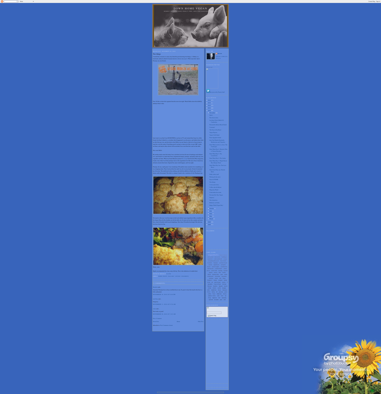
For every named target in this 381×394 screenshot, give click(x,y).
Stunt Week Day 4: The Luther (217, 158)
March (211, 219)
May (211, 216)
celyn (154, 309)
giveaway (221, 291)
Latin (225, 295)
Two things (157, 54)
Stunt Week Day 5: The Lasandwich (215, 155)
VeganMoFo (185, 276)
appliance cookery (212, 295)
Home (178, 321)
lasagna (224, 288)
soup (225, 259)
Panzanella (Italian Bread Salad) (218, 125)
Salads (215, 263)
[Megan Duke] (212, 88)
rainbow (211, 278)
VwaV (219, 297)
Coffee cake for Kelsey (215, 187)
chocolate (217, 276)
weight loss (213, 290)
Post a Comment (157, 318)
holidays (224, 257)
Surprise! (211, 197)
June (211, 213)
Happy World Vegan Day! (216, 205)
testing (220, 270)
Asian (208, 266)
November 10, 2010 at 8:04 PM (164, 294)
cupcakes (224, 276)
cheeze (214, 288)
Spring (213, 291)
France (214, 293)
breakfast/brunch (213, 261)
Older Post (200, 321)
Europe (226, 270)
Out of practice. (213, 200)
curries (219, 288)
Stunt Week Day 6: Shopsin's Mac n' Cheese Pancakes (218, 150)
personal (210, 257)
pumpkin (223, 264)
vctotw (225, 299)
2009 (209, 222)
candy (218, 295)
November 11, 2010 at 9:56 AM (164, 304)
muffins (209, 293)
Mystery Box (215, 274)
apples (211, 272)
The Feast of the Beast (215, 130)
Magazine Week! (213, 190)
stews (225, 268)
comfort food (223, 263)
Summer (225, 293)
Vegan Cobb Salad (214, 135)
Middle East (219, 293)
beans (215, 272)
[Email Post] (171, 273)
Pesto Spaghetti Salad (215, 137)
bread (208, 282)
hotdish (177, 276)
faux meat (171, 276)
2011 (209, 108)
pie (212, 282)
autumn (210, 259)
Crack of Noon (217, 284)
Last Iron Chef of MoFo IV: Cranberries (216, 121)
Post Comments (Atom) (166, 325)
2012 (209, 105)
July (211, 211)
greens (221, 299)
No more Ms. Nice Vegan (216, 195)
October (212, 208)
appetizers (216, 264)
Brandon (155, 287)
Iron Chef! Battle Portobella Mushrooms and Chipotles (217, 141)
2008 (209, 224)
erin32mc (155, 299)
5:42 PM (168, 273)
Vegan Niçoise (213, 132)
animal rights (162, 276)
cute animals (218, 259)
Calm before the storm (215, 192)
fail (216, 291)
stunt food (214, 270)
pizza (208, 270)
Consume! (212, 127)
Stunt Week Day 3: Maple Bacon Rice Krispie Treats (218, 162)
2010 (209, 110)
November (212, 113)
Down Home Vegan (190, 8)
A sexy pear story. (214, 185)
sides (208, 290)
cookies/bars (218, 268)
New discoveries (213, 118)
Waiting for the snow (214, 177)
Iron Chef (223, 261)
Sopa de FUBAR (213, 179)
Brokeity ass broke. (214, 203)
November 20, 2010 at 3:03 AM (164, 314)
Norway (209, 297)
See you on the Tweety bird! (217, 92)
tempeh (220, 280)
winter (225, 280)
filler (220, 272)
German (224, 284)
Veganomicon (214, 297)
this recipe (184, 158)
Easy (224, 278)
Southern (215, 286)
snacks (224, 282)
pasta (210, 264)
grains (225, 291)
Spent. (211, 115)
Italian (209, 274)
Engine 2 (209, 280)
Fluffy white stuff (214, 174)
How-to (208, 291)
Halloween (224, 290)
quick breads (217, 282)
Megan (220, 53)
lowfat (224, 272)
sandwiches (224, 266)
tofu (220, 278)
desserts (217, 257)
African (219, 290)
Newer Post (156, 321)
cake (221, 274)
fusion (222, 295)
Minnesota (210, 268)
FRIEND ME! (209, 67)
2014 (209, 100)
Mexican (210, 286)
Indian (215, 280)
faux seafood (216, 299)
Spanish (221, 286)
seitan (216, 278)
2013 (209, 103)
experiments (211, 299)
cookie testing (224, 297)
